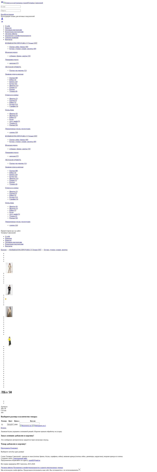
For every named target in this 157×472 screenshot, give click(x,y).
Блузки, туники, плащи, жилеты (55, 250)
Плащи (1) (13, 87)
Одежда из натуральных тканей (16, 3)
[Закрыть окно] (79, 470)
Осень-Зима (9, 110)
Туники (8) (13, 91)
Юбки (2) (12, 117)
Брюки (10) (13, 82)
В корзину (14, 448)
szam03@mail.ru (34, 460)
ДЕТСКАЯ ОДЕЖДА (13, 67)
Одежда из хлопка (11, 95)
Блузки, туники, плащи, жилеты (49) (22, 49)
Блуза (11, 119)
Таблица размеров (11, 37)
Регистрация (9, 14)
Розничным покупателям (14, 32)
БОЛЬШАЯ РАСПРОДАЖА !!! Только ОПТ (21, 43)
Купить (3, 428)
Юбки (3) (12, 102)
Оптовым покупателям (13, 30)
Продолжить (5, 448)
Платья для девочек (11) (18, 70)
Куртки (12, 89)
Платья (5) (13, 100)
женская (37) (14, 63)
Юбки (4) (12, 80)
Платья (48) (13, 78)
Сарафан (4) (13, 106)
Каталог (4, 250)
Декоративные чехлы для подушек (17, 129)
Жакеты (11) (13, 85)
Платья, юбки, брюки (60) (18, 47)
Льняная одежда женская (14, 74)
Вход (2, 14)
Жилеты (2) (13, 115)
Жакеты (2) (13, 98)
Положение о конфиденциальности (18, 36)
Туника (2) (13, 123)
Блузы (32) (13, 83)
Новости (8, 28)
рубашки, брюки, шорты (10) (19, 56)
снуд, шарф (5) (14, 121)
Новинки (8, 238)
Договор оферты (11, 34)
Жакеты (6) (13, 113)
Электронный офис (20, 458)
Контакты (8, 39)
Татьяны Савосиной (35, 3)
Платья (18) (13, 125)
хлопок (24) (13, 132)
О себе (7, 26)
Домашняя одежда (11, 59)
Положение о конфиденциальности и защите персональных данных (38, 467)
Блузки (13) (13, 104)
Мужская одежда (11, 52)
